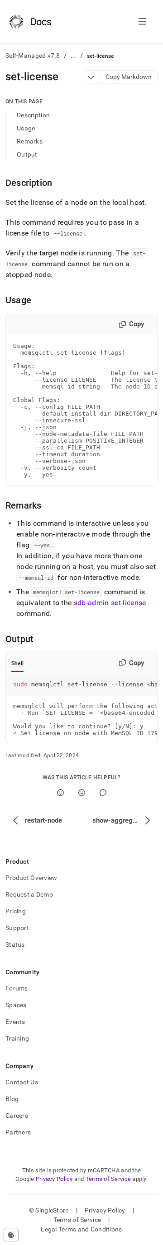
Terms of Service (108, 1179)
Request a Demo (29, 894)
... (74, 55)
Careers (16, 1115)
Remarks (30, 141)
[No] (81, 793)
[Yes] (60, 793)
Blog (12, 1098)
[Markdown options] (91, 77)
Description (33, 115)
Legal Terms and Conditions (81, 1229)
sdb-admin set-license (110, 602)
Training (17, 1038)
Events (15, 1021)
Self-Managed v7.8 (32, 55)
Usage (26, 128)
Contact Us (21, 1082)
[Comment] (103, 793)
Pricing (15, 911)
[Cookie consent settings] (11, 1234)
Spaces (16, 1005)
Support (17, 927)
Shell (17, 663)
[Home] (30, 21)
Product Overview (31, 877)
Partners (18, 1132)
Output (27, 154)
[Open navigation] (142, 21)
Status (15, 944)
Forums (16, 988)
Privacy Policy (54, 1179)
